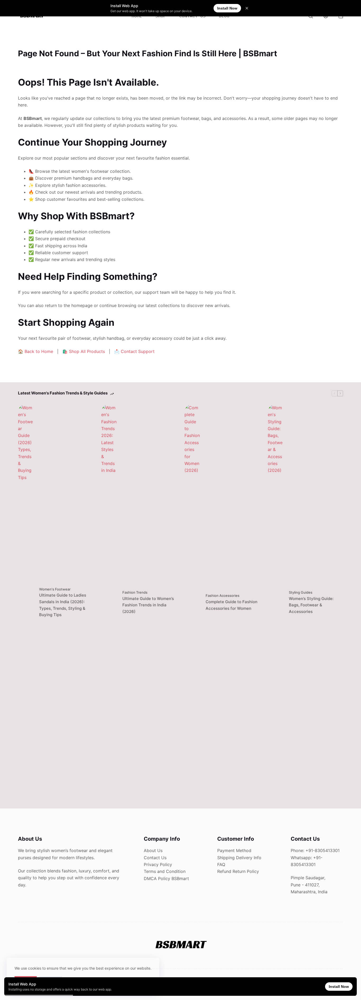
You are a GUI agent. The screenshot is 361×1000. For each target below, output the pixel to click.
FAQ (221, 864)
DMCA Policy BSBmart (166, 878)
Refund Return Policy (238, 871)
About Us (153, 850)
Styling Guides (300, 592)
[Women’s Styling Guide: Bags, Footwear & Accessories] (276, 602)
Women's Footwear (55, 589)
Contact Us (155, 857)
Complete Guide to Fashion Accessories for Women (231, 605)
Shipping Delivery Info (239, 857)
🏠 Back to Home (35, 351)
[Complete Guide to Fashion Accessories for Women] (192, 602)
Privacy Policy (158, 864)
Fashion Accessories (222, 595)
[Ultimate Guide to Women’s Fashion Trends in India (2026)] (109, 602)
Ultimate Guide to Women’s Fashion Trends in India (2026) (148, 605)
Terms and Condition (165, 871)
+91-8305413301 (323, 850)
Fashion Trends (134, 592)
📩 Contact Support (134, 351)
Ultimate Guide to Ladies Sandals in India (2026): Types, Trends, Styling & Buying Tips (62, 605)
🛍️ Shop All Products (83, 351)
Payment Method (234, 850)
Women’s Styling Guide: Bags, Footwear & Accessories (311, 605)
